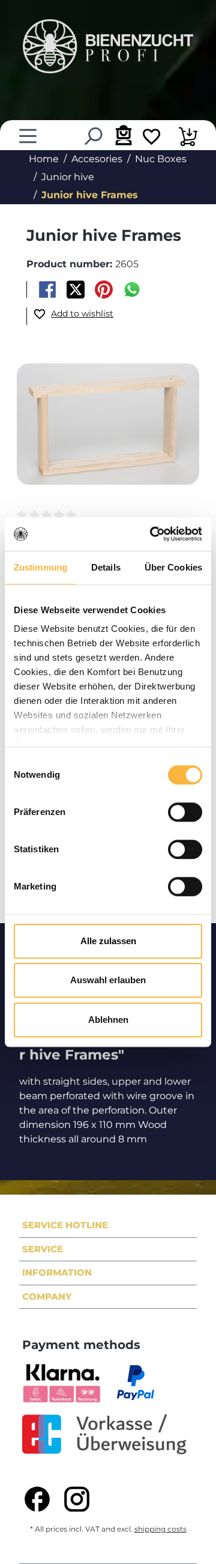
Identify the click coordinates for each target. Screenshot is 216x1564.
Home (44, 159)
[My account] (122, 135)
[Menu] (28, 136)
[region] (108, 431)
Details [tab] (106, 567)
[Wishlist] (151, 138)
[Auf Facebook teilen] (47, 289)
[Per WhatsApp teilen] (132, 289)
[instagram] (77, 1499)
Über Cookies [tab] (173, 567)
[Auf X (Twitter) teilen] (75, 289)
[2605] (108, 424)
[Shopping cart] (188, 138)
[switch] (185, 812)
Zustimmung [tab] (40, 567)
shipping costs (160, 1528)
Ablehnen (108, 1019)
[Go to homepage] (108, 46)
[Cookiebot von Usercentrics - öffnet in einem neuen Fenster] (152, 534)
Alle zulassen (108, 941)
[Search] (92, 136)
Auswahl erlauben (108, 980)
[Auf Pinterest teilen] (104, 289)
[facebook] (37, 1499)
